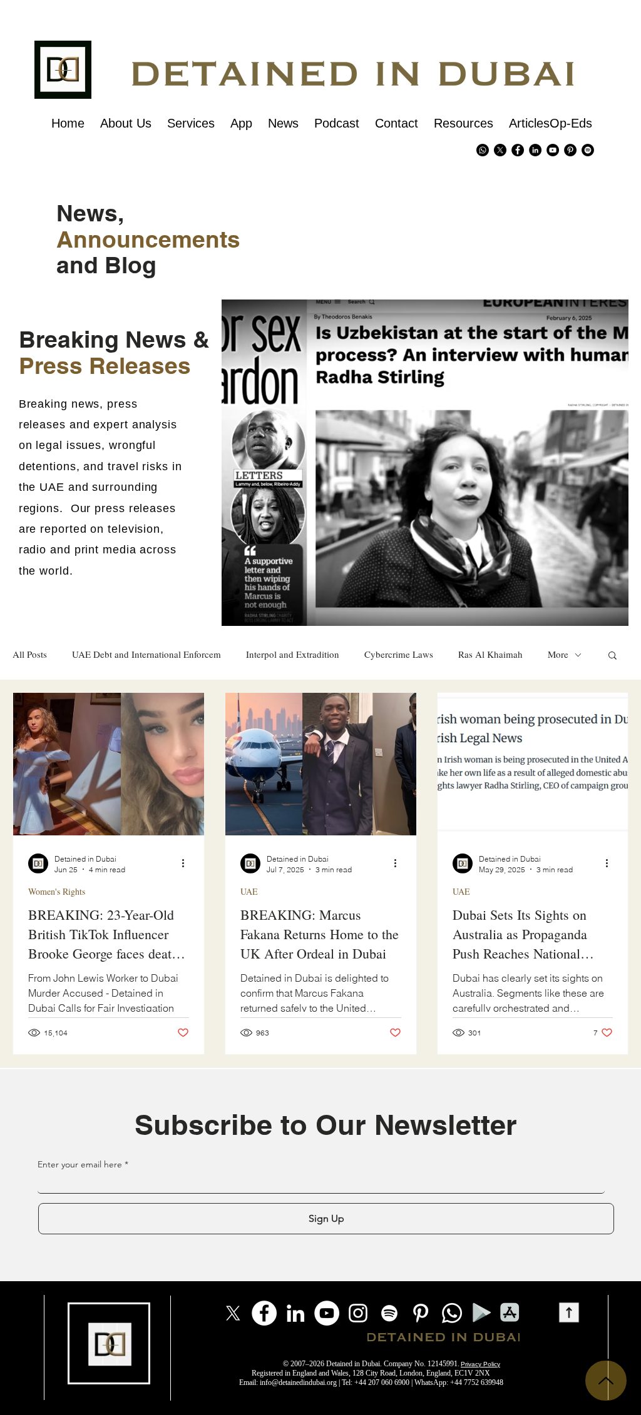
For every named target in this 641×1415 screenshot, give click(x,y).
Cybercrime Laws (398, 654)
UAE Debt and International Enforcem (146, 654)
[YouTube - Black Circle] (552, 150)
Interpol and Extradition (292, 654)
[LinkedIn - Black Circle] (535, 150)
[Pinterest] (570, 150)
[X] (500, 150)
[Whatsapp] (482, 150)
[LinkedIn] (295, 1313)
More (558, 654)
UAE (249, 891)
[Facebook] (264, 1313)
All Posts (30, 654)
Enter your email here (80, 1164)
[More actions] (187, 863)
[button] (612, 656)
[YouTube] (326, 1313)
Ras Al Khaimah (490, 654)
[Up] (605, 1380)
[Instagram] (358, 1313)
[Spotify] (588, 150)
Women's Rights (56, 891)
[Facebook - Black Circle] (517, 150)
